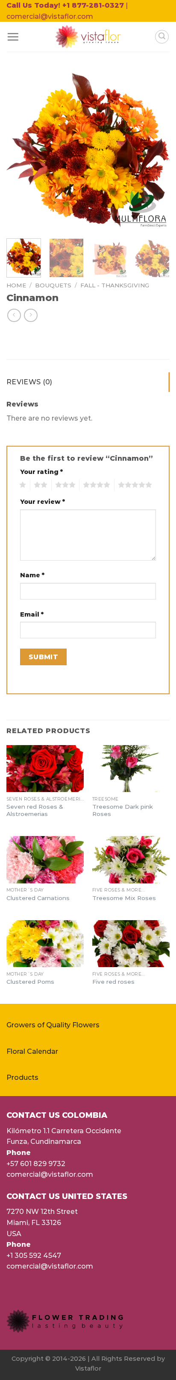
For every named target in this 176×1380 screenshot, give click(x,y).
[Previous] (20, 150)
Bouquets (53, 285)
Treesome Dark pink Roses (122, 810)
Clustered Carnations (38, 898)
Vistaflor (88, 1368)
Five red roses (113, 981)
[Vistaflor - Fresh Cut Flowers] (88, 37)
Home (16, 285)
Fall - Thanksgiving (114, 285)
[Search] (162, 37)
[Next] (155, 150)
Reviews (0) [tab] (29, 382)
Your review (42, 502)
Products (22, 1077)
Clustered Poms (30, 981)
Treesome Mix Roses (124, 898)
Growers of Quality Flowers (53, 1025)
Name (32, 575)
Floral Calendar (32, 1051)
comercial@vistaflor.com (49, 1174)
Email (32, 614)
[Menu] (12, 37)
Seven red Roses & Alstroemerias (34, 810)
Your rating (41, 472)
